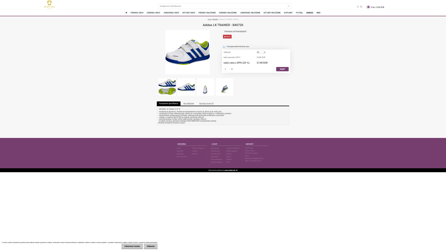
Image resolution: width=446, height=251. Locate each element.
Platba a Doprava (198, 148)
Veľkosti (194, 151)
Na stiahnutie (188, 103)
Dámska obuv (215, 151)
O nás (178, 148)
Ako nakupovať (181, 156)
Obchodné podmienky (180, 152)
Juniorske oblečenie (232, 148)
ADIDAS (215, 19)
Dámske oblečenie (217, 162)
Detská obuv (215, 156)
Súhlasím (151, 246)
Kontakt (194, 154)
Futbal (228, 156)
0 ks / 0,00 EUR (377, 7)
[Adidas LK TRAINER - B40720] (187, 31)
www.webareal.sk (231, 170)
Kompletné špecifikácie (168, 103)
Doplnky (229, 154)
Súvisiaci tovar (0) (206, 103)
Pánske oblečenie (216, 159)
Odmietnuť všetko (132, 246)
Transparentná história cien (237, 47)
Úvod (209, 19)
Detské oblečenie (231, 151)
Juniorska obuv (216, 154)
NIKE (228, 162)
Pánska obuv (215, 148)
